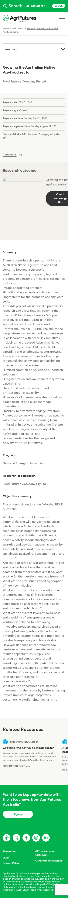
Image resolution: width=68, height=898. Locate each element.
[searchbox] (34, 6)
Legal (6, 857)
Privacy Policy (11, 863)
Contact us (9, 851)
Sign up (17, 814)
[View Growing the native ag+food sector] (29, 755)
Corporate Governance (48, 860)
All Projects (18, 28)
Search (59, 5)
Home (6, 28)
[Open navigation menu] (62, 18)
